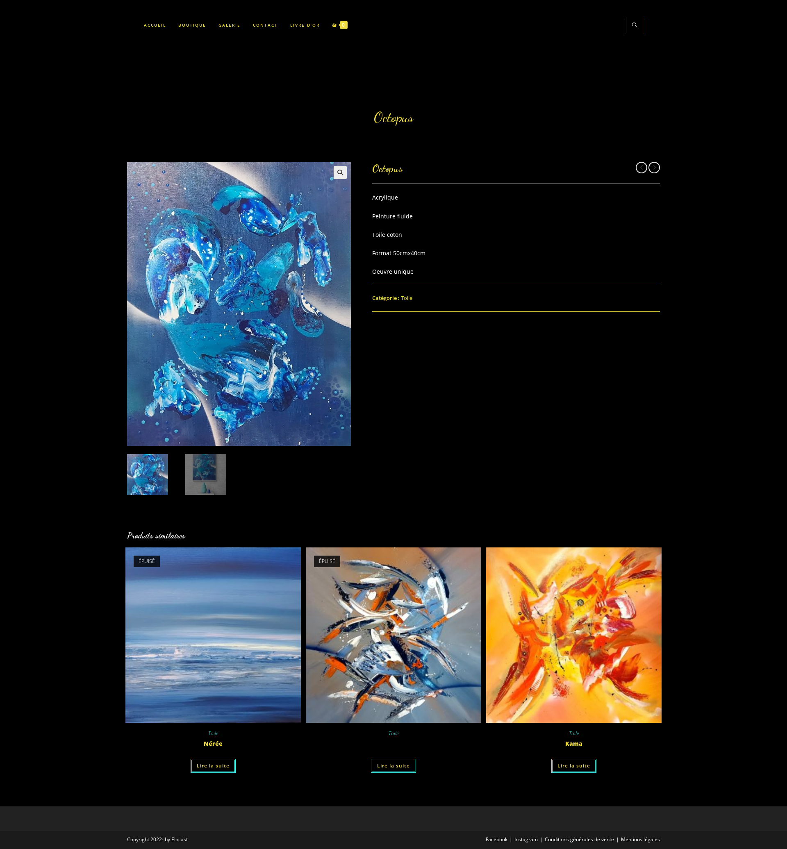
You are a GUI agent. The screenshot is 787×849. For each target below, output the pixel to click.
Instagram (526, 839)
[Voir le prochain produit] (654, 167)
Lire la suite (213, 765)
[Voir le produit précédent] (641, 167)
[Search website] (634, 25)
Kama (573, 743)
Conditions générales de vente (579, 839)
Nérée (213, 743)
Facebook (496, 839)
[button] (340, 172)
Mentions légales (640, 839)
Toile (406, 298)
